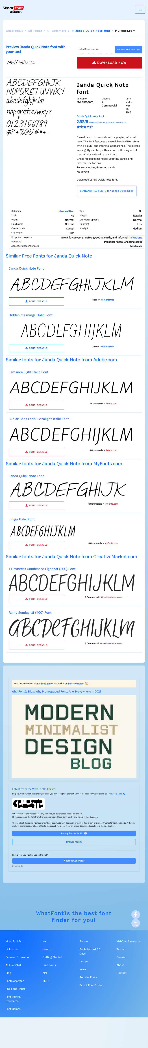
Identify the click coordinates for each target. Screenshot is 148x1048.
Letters (84, 961)
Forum (84, 941)
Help (45, 941)
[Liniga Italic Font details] (72, 530)
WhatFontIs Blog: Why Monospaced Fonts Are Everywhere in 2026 (57, 691)
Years (83, 969)
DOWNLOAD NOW (111, 63)
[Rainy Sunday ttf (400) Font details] (72, 627)
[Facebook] (135, 914)
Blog (8, 973)
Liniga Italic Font (22, 519)
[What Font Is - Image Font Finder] (13, 9)
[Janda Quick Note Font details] (72, 283)
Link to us (12, 949)
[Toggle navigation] (140, 9)
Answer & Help (115, 794)
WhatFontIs (14, 30)
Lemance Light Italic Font (28, 372)
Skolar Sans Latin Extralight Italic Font (39, 419)
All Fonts (35, 30)
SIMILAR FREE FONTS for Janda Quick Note (106, 191)
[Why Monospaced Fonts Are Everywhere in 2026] (74, 736)
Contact (122, 973)
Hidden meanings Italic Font (31, 315)
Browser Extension (17, 957)
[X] (135, 923)
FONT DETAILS (38, 301)
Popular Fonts (88, 977)
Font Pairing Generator (13, 999)
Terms (120, 949)
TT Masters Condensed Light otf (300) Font (42, 569)
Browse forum (74, 842)
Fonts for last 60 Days (90, 951)
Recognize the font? (72, 833)
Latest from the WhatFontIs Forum (33, 789)
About (120, 965)
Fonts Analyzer (15, 981)
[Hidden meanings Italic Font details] (72, 330)
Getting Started (52, 957)
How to (47, 949)
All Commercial (59, 30)
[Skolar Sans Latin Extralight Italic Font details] (72, 434)
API (45, 973)
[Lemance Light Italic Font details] (72, 387)
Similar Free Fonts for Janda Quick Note (49, 256)
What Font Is (13, 941)
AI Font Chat (13, 965)
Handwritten (66, 211)
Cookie (121, 957)
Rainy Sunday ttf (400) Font (30, 612)
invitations (135, 237)
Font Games (13, 1009)
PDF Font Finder (15, 989)
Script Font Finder (91, 985)
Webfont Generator (74, 861)
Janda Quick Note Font (26, 268)
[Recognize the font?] (74, 804)
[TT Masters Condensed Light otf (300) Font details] (72, 582)
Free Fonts (49, 965)
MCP (45, 981)
